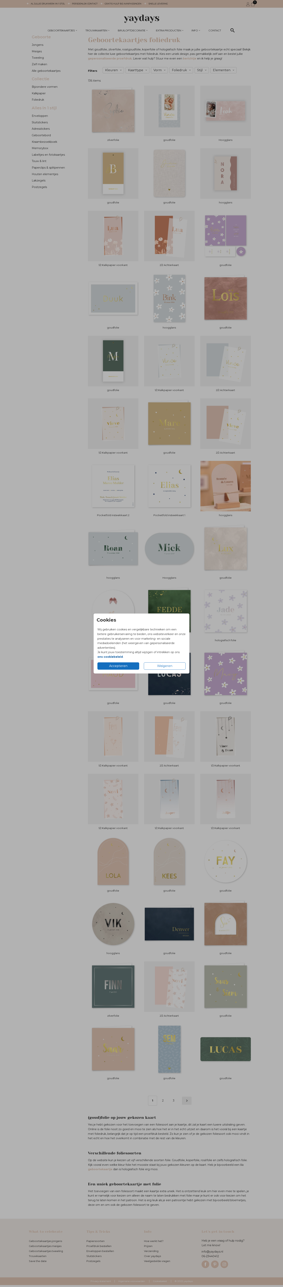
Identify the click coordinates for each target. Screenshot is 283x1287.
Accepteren (118, 666)
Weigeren (164, 666)
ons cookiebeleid (110, 657)
